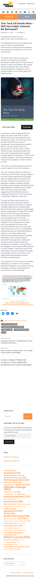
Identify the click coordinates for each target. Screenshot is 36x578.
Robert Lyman (7, 329)
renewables (10, 535)
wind (6, 549)
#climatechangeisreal (14, 475)
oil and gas (10, 523)
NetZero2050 (20, 521)
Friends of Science (11, 457)
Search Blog (30, 3)
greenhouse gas (10, 518)
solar (21, 539)
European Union (20, 506)
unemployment (10, 544)
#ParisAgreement (17, 480)
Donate (9, 17)
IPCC (22, 518)
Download (27, 127)
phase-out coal (10, 530)
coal (16, 492)
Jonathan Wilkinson (9, 324)
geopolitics (13, 511)
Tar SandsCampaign (21, 329)
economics (13, 501)
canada (9, 485)
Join (27, 17)
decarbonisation (17, 496)
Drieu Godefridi (10, 499)
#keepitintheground (15, 478)
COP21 (21, 494)
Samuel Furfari (11, 540)
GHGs (9, 513)
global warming (16, 516)
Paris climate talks (12, 528)
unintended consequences (16, 547)
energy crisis (9, 506)
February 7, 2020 (7, 32)
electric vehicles (24, 504)
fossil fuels (10, 509)
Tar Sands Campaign (11, 542)
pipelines (21, 530)
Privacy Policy (15, 573)
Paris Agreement (13, 526)
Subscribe (9, 442)
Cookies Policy (27, 573)
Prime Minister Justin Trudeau (12, 327)
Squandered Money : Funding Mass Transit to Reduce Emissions (16, 341)
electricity (10, 504)
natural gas (9, 521)
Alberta (6, 320)
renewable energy (13, 533)
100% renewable (13, 482)
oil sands (23, 320)
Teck (4, 332)
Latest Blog (21, 3)
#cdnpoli (12, 473)
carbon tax (22, 485)
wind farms (14, 549)
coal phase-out (10, 494)
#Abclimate (10, 471)
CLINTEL (8, 492)
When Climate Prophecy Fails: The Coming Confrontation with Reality (16, 350)
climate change (15, 320)
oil (28, 521)
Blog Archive (9, 559)
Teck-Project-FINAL (8, 127)
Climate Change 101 (11, 461)
